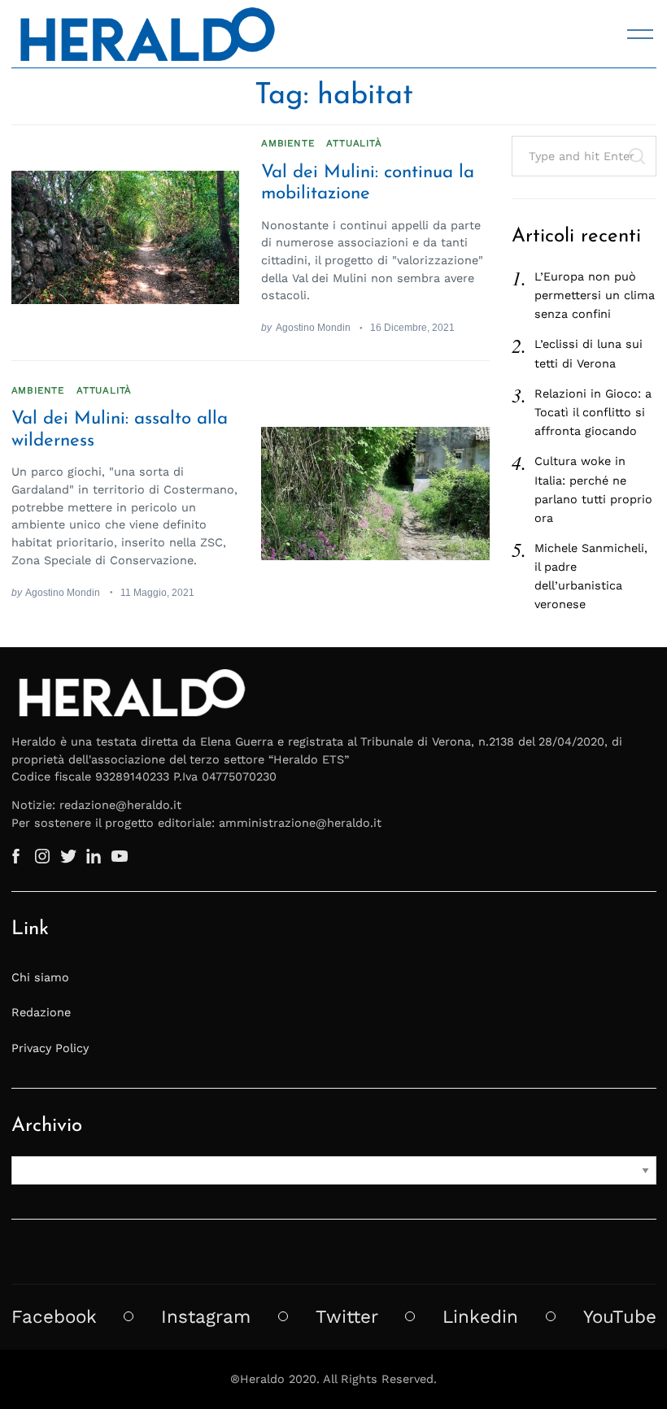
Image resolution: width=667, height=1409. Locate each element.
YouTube (619, 1316)
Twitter (347, 1316)
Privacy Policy (50, 1048)
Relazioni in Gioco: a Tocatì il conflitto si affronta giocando (593, 412)
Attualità (353, 143)
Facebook (54, 1316)
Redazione (41, 1012)
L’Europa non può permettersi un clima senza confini (594, 295)
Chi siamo (40, 977)
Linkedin (480, 1316)
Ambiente (288, 143)
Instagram (206, 1316)
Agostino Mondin (313, 327)
